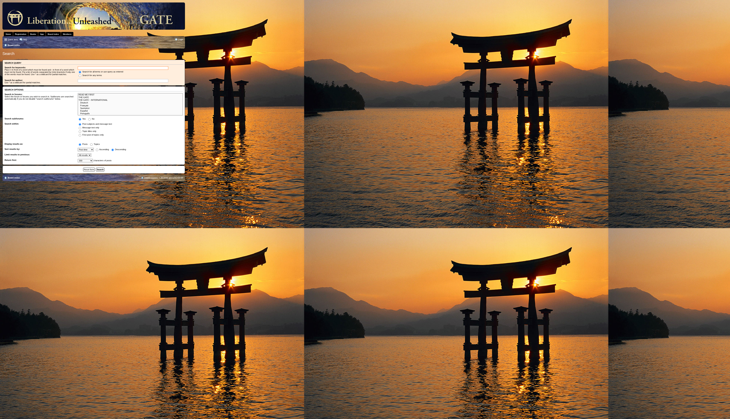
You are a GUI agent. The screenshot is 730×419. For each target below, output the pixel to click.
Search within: (12, 124)
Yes (84, 119)
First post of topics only (93, 135)
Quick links (13, 39)
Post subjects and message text (97, 124)
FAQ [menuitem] (25, 39)
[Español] (130, 111)
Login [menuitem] (180, 39)
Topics (96, 144)
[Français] (130, 105)
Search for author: (14, 80)
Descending (120, 149)
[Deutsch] (130, 103)
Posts (85, 144)
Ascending (104, 149)
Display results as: (14, 144)
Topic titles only (89, 131)
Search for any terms (92, 75)
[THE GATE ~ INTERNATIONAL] (130, 100)
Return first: (11, 160)
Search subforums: (14, 118)
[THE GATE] (130, 97)
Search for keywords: (15, 67)
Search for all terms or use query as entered (102, 72)
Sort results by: (12, 149)
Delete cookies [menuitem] (151, 178)
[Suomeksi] (130, 108)
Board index (14, 178)
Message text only (90, 127)
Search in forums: (13, 94)
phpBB (84, 183)
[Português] (130, 113)
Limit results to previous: (17, 154)
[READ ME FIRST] (130, 95)
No (92, 119)
